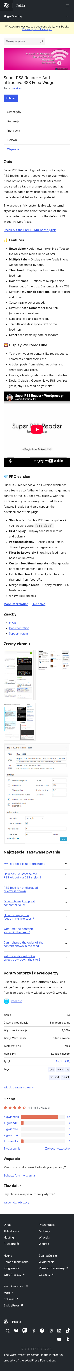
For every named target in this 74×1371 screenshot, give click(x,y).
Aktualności (11, 1231)
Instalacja (13, 130)
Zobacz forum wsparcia (19, 1175)
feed (51, 1069)
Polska (16, 1322)
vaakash (17, 88)
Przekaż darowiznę (53, 1268)
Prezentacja (47, 1224)
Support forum (18, 633)
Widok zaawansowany (19, 1087)
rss (67, 1069)
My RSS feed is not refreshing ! (24, 864)
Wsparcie (13, 149)
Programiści (11, 1268)
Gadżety (46, 1274)
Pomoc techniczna (16, 1262)
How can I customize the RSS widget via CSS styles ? (22, 875)
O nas (7, 1224)
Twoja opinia (12, 1148)
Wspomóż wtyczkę (16, 1202)
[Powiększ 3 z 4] (31, 708)
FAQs (12, 622)
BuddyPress (13, 1305)
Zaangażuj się (48, 1255)
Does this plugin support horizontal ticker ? (19, 903)
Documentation (19, 628)
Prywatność (12, 1244)
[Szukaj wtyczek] (41, 41)
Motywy (44, 1231)
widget (65, 1077)
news (60, 1069)
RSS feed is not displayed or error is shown (21, 889)
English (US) (63, 1061)
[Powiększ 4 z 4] (65, 748)
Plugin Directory (13, 16)
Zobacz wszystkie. (57, 1148)
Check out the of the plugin (30, 230)
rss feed (54, 1077)
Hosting (9, 1237)
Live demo (38, 604)
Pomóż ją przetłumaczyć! (37, 29)
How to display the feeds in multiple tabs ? (19, 917)
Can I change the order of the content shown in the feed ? (23, 944)
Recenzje (13, 121)
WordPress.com (16, 1286)
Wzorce (44, 1244)
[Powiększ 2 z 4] (65, 654)
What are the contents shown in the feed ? (19, 930)
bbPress (11, 1299)
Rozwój (12, 140)
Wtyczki (44, 1237)
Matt (9, 1293)
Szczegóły (14, 112)
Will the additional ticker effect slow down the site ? (22, 958)
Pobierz (11, 98)
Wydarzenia (46, 1262)
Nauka (8, 1255)
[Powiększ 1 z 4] (31, 654)
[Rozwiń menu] (68, 5)
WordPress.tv (14, 1274)
